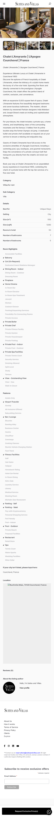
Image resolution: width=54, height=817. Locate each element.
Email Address (10, 776)
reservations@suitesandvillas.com (28, 753)
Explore (7, 736)
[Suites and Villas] (9, 688)
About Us (8, 721)
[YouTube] (17, 746)
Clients (7, 733)
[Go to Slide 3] (33, 45)
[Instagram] (9, 746)
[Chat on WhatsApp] (49, 812)
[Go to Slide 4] (45, 45)
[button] (27, 23)
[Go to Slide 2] (21, 45)
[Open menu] (4, 4)
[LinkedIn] (13, 746)
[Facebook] (5, 746)
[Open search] (50, 4)
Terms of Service (11, 727)
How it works (9, 724)
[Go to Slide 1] (9, 45)
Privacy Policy (10, 730)
